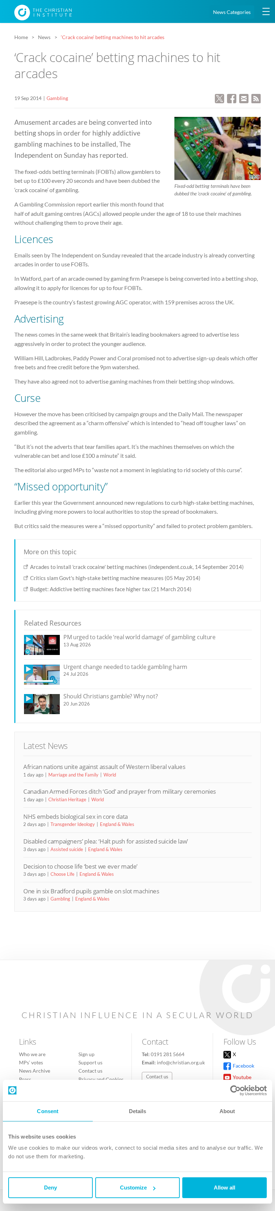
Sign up (86, 1054)
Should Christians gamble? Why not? (110, 696)
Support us (90, 1062)
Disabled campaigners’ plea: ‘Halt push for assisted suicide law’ (105, 841)
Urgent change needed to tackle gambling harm (125, 667)
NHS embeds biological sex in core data (75, 816)
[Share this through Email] (244, 97)
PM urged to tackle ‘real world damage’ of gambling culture (139, 637)
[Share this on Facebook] (231, 97)
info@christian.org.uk (181, 1062)
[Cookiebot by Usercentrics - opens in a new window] (235, 1090)
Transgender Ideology (72, 824)
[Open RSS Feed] (256, 97)
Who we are (32, 1054)
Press (25, 1079)
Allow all (224, 1187)
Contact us (90, 1071)
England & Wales (117, 824)
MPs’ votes (31, 1062)
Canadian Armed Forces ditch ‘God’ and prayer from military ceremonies (119, 791)
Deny (50, 1187)
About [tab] (227, 1111)
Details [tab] (137, 1111)
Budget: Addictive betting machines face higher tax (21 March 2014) (111, 589)
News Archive (34, 1071)
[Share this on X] (219, 97)
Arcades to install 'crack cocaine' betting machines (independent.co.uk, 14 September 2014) (137, 567)
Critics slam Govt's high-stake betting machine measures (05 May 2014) (115, 578)
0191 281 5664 (167, 1054)
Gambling (57, 98)
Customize (133, 1187)
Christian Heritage (67, 799)
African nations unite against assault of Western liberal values (104, 767)
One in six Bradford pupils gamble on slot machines (91, 891)
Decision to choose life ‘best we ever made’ (80, 866)
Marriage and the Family (73, 775)
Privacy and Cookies (101, 1079)
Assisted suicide (66, 849)
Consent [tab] (47, 1111)
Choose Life (62, 874)
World (109, 775)
